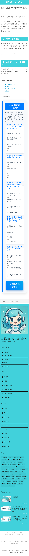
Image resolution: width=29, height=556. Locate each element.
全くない (9, 150)
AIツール (16, 457)
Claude (21, 459)
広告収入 (24, 478)
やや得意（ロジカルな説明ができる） (14, 262)
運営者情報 (4, 550)
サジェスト (22, 471)
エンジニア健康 (10, 88)
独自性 (4, 483)
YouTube (13, 462)
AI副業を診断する (15, 285)
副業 (4, 476)
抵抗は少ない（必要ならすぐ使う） (14, 200)
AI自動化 (4, 459)
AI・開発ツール (10, 84)
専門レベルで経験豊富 (13, 133)
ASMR (10, 459)
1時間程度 (10, 232)
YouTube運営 (21, 464)
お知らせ (5, 359)
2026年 (11, 457)
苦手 (8, 178)
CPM (4, 462)
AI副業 (22, 457)
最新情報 (15, 481)
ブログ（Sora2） (8, 393)
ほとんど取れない (12, 241)
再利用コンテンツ (22, 474)
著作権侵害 (21, 483)
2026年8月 (6, 408)
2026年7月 (6, 413)
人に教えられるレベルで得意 (14, 163)
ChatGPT (16, 459)
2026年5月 (6, 421)
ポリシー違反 (13, 474)
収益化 (24, 476)
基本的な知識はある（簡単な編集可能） (14, 138)
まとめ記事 (6, 352)
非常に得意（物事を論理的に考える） (14, 256)
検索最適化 (21, 481)
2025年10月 (6, 446)
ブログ (7, 91)
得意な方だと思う (12, 168)
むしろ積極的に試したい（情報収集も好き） (14, 194)
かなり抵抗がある (12, 212)
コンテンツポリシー (23, 469)
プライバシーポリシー (11, 532)
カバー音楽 (5, 466)
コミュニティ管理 (14, 469)
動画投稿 (19, 476)
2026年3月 (6, 429)
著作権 (14, 483)
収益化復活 (12, 478)
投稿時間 (9, 481)
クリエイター (5, 469)
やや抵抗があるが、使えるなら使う (14, 206)
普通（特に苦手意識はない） (14, 268)
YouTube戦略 (14, 464)
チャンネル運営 (6, 474)
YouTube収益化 (6, 464)
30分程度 (9, 237)
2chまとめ (5, 457)
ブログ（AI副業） (8, 355)
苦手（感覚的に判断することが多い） (14, 275)
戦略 (4, 481)
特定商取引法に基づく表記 (16, 552)
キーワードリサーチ (21, 466)
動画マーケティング (11, 476)
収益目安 (18, 478)
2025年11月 (6, 442)
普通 (8, 173)
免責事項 (20, 532)
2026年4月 (6, 425)
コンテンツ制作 (6, 471)
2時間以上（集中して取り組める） (14, 226)
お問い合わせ (7, 366)
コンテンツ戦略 (14, 471)
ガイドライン (12, 466)
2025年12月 (6, 437)
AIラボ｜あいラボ (14, 2)
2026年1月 (6, 433)
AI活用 (7, 86)
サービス (5, 362)
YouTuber (20, 462)
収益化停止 (5, 478)
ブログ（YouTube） (9, 397)
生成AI (9, 483)
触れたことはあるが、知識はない (14, 145)
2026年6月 (6, 417)
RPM (8, 462)
